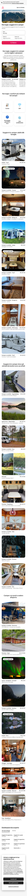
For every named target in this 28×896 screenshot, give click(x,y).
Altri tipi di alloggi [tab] (6, 830)
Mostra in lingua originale (17, 3)
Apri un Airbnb (20, 7)
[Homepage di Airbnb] (3, 7)
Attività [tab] (14, 830)
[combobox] (13, 33)
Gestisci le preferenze (13, 886)
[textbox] (7, 38)
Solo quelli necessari (13, 883)
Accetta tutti (13, 879)
